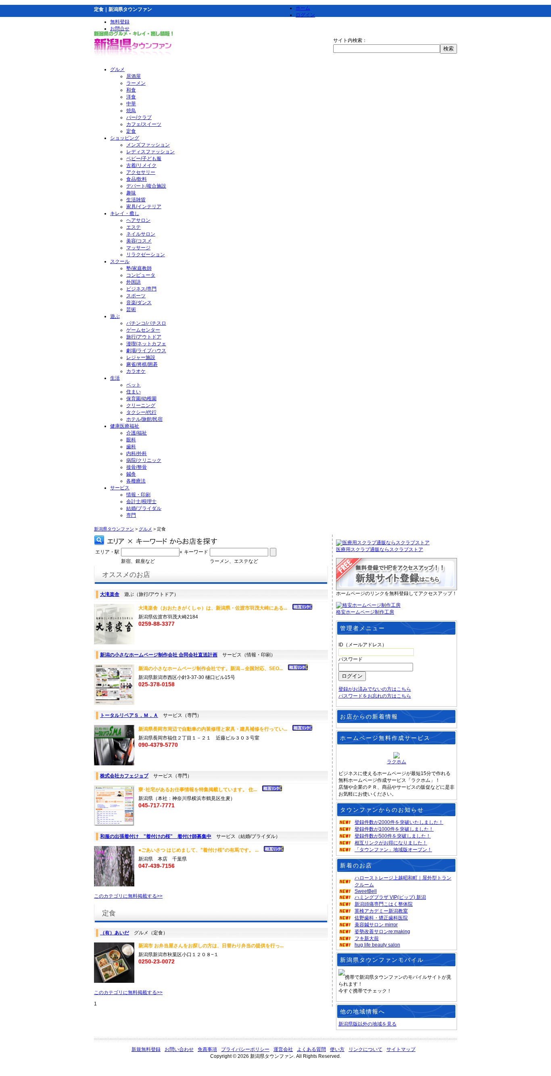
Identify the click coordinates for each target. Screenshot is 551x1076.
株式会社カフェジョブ (124, 776)
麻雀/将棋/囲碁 (142, 364)
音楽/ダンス (139, 302)
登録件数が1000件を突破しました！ (394, 829)
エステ (133, 227)
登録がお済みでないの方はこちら (374, 689)
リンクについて (365, 1049)
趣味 (131, 193)
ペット (133, 385)
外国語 (133, 282)
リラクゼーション (145, 254)
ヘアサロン (138, 220)
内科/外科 (136, 453)
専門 (131, 515)
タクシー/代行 (141, 412)
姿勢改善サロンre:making (382, 931)
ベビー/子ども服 (143, 158)
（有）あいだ (114, 933)
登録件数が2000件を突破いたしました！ (399, 822)
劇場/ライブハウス (146, 350)
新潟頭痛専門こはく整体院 (384, 904)
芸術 (131, 309)
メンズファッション (148, 145)
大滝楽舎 (109, 594)
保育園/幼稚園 (141, 398)
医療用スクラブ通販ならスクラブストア (379, 549)
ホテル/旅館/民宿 (144, 419)
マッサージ (138, 248)
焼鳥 (131, 110)
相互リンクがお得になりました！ (391, 843)
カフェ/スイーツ (143, 124)
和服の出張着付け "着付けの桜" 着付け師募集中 (155, 836)
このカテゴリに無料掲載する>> (128, 896)
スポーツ (136, 296)
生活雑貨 (136, 200)
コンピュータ (140, 275)
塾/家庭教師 (139, 268)
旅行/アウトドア (143, 337)
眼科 (131, 440)
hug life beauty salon (377, 945)
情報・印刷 (138, 494)
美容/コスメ (139, 241)
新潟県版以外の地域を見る (367, 1024)
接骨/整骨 (136, 467)
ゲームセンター (143, 330)
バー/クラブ (139, 117)
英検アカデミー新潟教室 (381, 911)
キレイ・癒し (124, 213)
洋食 (131, 97)
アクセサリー (140, 172)
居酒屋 (133, 76)
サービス (119, 488)
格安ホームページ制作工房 (365, 612)
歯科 (131, 446)
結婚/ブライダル (143, 508)
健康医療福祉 (124, 426)
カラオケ (136, 371)
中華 (131, 104)
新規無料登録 (146, 1049)
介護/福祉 (136, 433)
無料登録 (119, 22)
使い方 (337, 1049)
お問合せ (119, 28)
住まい (133, 392)
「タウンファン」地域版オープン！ (393, 849)
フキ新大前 (367, 938)
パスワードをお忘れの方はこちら (374, 696)
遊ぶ (115, 316)
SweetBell (366, 891)
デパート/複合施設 (146, 186)
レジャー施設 (140, 357)
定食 (131, 131)
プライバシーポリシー (245, 1049)
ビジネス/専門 (141, 289)
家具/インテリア (143, 206)
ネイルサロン (140, 234)
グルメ (117, 69)
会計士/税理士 (141, 501)
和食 (131, 90)
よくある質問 (311, 1049)
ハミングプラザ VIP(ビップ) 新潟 (390, 897)
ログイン (305, 15)
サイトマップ (400, 1049)
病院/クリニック (143, 460)
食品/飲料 (136, 179)
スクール (119, 261)
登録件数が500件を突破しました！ (393, 836)
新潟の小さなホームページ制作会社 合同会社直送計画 (158, 655)
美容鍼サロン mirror (376, 925)
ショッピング (124, 138)
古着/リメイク (141, 165)
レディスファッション (150, 152)
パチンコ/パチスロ (146, 323)
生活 (115, 378)
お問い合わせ (179, 1049)
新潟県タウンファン (114, 529)
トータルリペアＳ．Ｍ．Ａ (129, 715)
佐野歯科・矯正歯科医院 (381, 918)
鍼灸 (131, 474)
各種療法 (136, 481)
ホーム (303, 8)
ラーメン (136, 83)
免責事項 (207, 1049)
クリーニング (140, 405)
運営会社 (283, 1049)
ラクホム (396, 762)
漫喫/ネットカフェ (146, 344)
